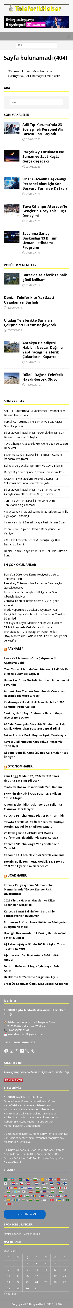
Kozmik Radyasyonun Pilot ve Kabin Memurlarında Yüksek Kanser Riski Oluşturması (29, 889)
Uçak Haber (17, 875)
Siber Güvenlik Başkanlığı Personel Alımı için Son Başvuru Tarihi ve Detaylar (45, 184)
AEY (51, 1121)
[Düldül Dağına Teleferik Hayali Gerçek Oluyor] (11, 378)
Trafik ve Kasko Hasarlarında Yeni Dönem (33, 787)
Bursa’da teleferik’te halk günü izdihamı (44, 277)
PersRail (26, 1154)
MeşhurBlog (11, 1142)
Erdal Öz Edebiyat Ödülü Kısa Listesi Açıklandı (36, 984)
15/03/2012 (33, 384)
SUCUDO (9, 1097)
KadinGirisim (11, 1105)
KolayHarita (47, 1133)
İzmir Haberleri (12, 1233)
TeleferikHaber (37, 1097)
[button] (67, 36)
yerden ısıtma (32, 1233)
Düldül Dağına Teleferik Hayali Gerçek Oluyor (42, 377)
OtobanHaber (27, 1121)
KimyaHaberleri (30, 1101)
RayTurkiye (61, 1133)
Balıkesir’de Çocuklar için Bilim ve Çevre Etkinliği (33, 465)
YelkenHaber (47, 1109)
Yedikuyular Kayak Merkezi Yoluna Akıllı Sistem (33, 623)
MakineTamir (40, 1113)
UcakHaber (25, 1113)
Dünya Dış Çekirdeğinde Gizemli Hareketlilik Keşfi (34, 472)
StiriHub (21, 1158)
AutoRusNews (41, 1158)
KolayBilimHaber (50, 1117)
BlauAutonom (39, 1154)
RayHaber (15, 648)
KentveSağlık (26, 1138)
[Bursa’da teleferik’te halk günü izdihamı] (11, 279)
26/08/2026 (33, 194)
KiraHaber (43, 1121)
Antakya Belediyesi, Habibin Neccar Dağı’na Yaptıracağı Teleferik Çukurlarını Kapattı (42, 350)
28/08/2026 (33, 139)
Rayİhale (59, 1138)
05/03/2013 (15, 330)
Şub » (15, 1293)
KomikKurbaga (31, 1133)
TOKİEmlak (24, 1142)
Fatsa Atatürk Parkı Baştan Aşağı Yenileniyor (35, 735)
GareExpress (56, 1150)
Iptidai (52, 1113)
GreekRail (54, 1154)
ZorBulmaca (11, 1138)
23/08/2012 (33, 285)
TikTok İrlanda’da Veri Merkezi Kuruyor (28, 627)
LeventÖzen (47, 1101)
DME (29, 1158)
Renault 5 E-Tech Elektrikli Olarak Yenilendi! (35, 855)
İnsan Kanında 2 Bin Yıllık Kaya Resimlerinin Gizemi (35, 522)
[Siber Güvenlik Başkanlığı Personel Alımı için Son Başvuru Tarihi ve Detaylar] (11, 183)
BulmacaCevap (13, 1133)
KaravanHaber (30, 1109)
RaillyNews (10, 1150)
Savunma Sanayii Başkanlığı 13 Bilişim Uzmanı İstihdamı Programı (39, 240)
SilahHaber (10, 1117)
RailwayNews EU (13, 1162)
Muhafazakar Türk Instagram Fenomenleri (30, 631)
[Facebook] (6, 1050)
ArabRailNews (12, 1154)
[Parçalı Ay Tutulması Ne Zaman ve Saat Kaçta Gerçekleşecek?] (11, 156)
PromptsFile (57, 1158)
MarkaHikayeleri (13, 1125)
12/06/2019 (15, 307)
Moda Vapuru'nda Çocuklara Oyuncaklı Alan (31, 609)
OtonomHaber (20, 766)
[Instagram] (11, 1050)
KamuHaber (11, 1113)
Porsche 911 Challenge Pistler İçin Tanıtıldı (34, 815)
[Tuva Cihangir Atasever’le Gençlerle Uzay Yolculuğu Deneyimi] (11, 210)
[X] (16, 1050)
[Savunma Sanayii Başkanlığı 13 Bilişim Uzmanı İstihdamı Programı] (11, 237)
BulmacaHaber (32, 1125)
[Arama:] (36, 45)
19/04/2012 (33, 362)
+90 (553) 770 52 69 (18, 1030)
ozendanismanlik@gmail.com (25, 1034)
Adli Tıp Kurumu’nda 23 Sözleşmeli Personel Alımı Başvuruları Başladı (44, 129)
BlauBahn (42, 1150)
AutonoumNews (26, 1150)
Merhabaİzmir (12, 1109)
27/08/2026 (33, 166)
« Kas (7, 1293)
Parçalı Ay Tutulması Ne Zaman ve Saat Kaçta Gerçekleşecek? (43, 156)
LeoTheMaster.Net (29, 1117)
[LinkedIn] (22, 1050)
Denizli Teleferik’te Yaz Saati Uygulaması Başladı (29, 299)
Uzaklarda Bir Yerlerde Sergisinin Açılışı (31, 977)
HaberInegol (11, 1121)
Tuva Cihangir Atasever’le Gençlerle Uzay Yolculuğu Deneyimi (44, 211)
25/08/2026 (33, 253)
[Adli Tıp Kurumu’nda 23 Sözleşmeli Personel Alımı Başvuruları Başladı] (11, 128)
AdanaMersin (45, 1105)
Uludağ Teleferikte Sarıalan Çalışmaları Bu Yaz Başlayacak (30, 322)
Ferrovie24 (10, 1158)
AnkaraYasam (27, 1105)
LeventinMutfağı (44, 1138)
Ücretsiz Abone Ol (25, 1214)
